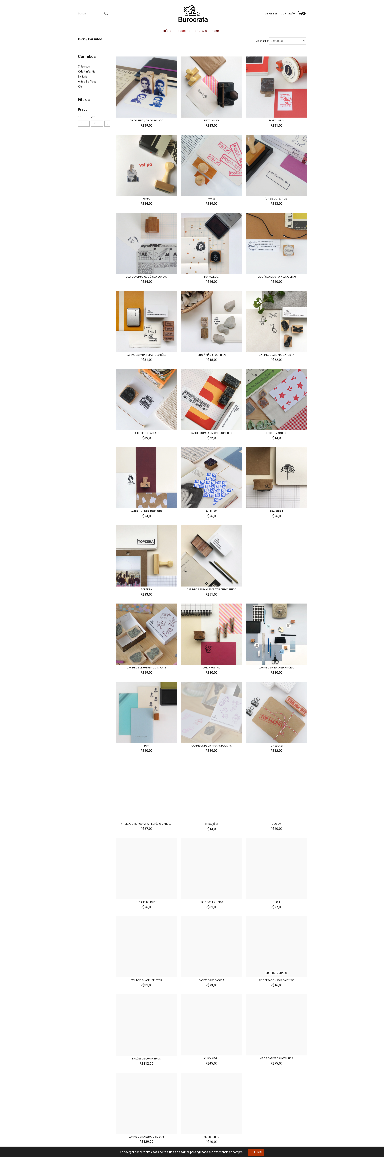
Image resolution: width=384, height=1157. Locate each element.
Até (93, 117)
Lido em (276, 823)
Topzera (146, 589)
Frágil (276, 902)
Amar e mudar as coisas (146, 511)
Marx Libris (276, 120)
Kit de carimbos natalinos (276, 1058)
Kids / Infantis (86, 71)
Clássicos (84, 66)
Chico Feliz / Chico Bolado (146, 120)
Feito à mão (211, 120)
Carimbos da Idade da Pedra (276, 355)
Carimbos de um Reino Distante (146, 667)
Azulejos (211, 511)
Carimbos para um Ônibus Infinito (211, 433)
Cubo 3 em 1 (211, 1058)
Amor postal (211, 667)
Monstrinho (211, 1137)
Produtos (183, 31)
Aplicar (107, 124)
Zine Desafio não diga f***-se (276, 980)
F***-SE (211, 198)
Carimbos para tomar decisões (146, 355)
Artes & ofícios (87, 81)
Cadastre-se (270, 14)
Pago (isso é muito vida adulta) (276, 276)
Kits (80, 86)
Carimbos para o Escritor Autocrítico (211, 589)
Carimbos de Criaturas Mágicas (211, 745)
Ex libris (82, 76)
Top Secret (276, 745)
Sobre (216, 31)
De (79, 117)
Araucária (276, 511)
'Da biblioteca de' (276, 198)
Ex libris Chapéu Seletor (146, 980)
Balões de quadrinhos (146, 1058)
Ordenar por (262, 40)
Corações (211, 824)
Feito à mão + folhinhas (211, 355)
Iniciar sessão (287, 14)
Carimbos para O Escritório (276, 667)
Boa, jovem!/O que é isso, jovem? (146, 276)
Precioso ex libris (211, 902)
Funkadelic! (211, 276)
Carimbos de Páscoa (211, 980)
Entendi (256, 1152)
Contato (201, 31)
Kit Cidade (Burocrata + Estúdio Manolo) (146, 823)
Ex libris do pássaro (146, 433)
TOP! (146, 745)
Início (167, 31)
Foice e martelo (276, 433)
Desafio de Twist (146, 902)
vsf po (146, 198)
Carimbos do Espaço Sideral (146, 1136)
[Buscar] (106, 13)
